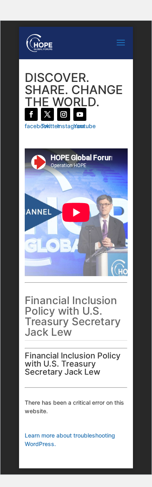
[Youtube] (79, 114)
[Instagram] (63, 114)
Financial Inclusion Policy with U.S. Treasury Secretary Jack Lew (72, 364)
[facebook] (31, 114)
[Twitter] (47, 114)
